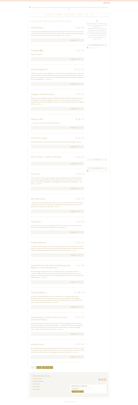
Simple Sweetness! (38, 242)
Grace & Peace (37, 27)
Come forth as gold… (39, 138)
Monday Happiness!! (39, 69)
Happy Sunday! (37, 119)
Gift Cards (80, 14)
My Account (36, 384)
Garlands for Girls (69, 14)
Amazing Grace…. (38, 344)
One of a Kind (49, 14)
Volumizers (58, 14)
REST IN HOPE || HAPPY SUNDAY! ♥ (46, 157)
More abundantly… (39, 198)
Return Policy (36, 389)
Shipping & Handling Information (41, 376)
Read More (68, 35)
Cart (91, 14)
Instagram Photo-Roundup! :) (43, 94)
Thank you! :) (36, 221)
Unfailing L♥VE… (37, 50)
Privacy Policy (36, 386)
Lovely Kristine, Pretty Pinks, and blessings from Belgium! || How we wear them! (50, 266)
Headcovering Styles (38, 381)
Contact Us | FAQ (37, 378)
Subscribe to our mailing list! (79, 386)
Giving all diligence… (39, 292)
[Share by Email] (82, 40)
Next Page (47, 367)
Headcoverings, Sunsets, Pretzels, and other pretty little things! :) (49, 318)
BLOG (86, 14)
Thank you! (35, 174)
